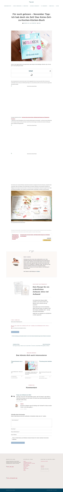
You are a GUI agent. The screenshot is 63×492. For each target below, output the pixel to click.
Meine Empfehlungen (26, 465)
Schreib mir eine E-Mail (44, 461)
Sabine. (38, 271)
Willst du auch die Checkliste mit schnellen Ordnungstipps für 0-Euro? (30, 326)
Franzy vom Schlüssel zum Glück (23, 395)
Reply (21, 401)
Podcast (25, 470)
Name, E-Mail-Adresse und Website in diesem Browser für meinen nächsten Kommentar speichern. (30, 438)
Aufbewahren (13, 376)
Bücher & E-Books (26, 464)
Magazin (25, 461)
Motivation (41, 378)
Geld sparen (41, 376)
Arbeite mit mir (26, 466)
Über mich (25, 467)
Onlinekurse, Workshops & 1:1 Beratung (29, 463)
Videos (45, 378)
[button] (50, 71)
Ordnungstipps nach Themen (27, 462)
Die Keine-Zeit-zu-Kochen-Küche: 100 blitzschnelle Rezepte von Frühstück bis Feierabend (35, 235)
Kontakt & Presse (26, 468)
